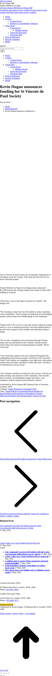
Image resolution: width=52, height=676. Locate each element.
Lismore (6, 396)
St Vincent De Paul (38, 396)
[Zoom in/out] (9, 673)
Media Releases (14, 389)
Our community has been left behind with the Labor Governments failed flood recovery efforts (20, 527)
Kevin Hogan (25, 393)
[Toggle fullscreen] (6, 673)
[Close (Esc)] (1, 673)
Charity (8, 391)
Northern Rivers (15, 396)
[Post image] (7, 541)
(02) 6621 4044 (12, 589)
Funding (7, 393)
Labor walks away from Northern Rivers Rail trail (20, 543)
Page (24, 396)
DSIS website (5, 613)
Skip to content (6, 1)
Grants (17, 393)
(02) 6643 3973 (12, 600)
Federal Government (19, 391)
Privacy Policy (18, 613)
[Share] (4, 673)
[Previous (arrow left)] (1, 675)
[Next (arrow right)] (4, 675)
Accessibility (30, 613)
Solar (28, 396)
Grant (13, 393)
